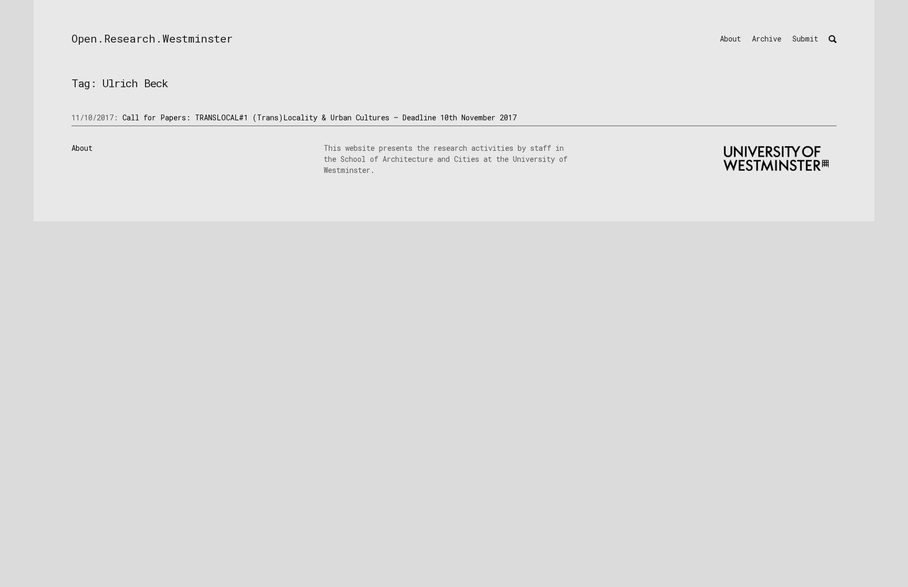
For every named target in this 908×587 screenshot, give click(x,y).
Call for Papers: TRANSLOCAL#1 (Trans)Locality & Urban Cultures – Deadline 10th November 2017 (319, 117)
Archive (766, 39)
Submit (805, 39)
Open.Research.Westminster (152, 38)
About (730, 39)
